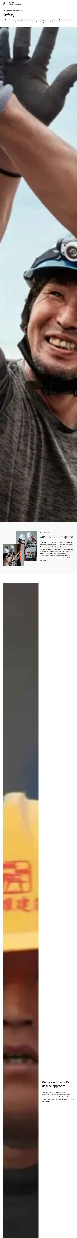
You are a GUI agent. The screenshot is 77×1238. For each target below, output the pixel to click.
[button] (71, 3)
